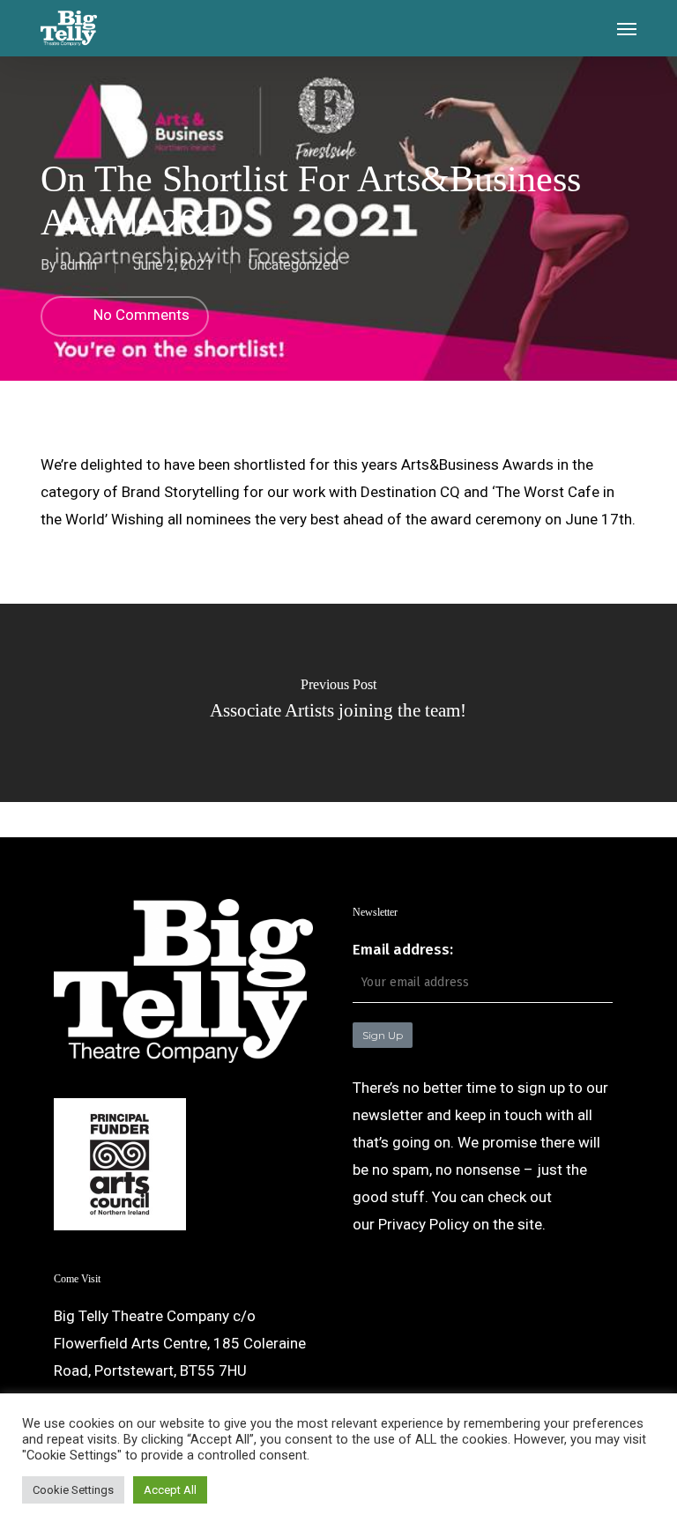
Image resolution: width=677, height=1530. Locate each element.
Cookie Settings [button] (73, 1490)
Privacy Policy (423, 1224)
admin (78, 264)
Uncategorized (293, 264)
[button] (626, 28)
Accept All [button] (170, 1490)
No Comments (140, 314)
